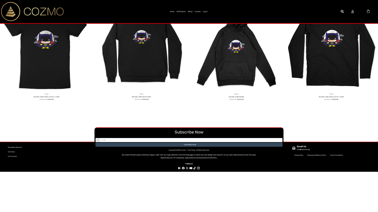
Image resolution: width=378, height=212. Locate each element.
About (190, 11)
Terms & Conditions (336, 155)
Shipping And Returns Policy (316, 155)
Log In (205, 11)
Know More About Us (15, 147)
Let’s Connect (12, 156)
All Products (181, 11)
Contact (198, 11)
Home (172, 11)
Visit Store (11, 152)
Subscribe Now (190, 145)
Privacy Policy (298, 155)
